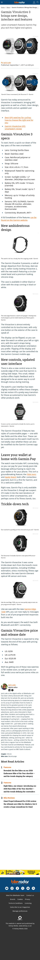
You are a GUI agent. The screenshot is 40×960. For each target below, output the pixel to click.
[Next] (34, 82)
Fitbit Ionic (31, 474)
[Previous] (5, 82)
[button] (20, 84)
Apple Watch (10, 477)
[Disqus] (20, 840)
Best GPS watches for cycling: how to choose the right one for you (19, 120)
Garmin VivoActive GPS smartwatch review (15, 127)
